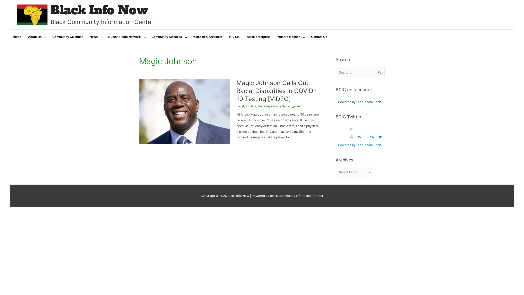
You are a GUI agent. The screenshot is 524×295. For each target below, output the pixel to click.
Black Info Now (99, 10)
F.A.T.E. (234, 37)
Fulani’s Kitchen (288, 37)
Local (240, 106)
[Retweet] (372, 136)
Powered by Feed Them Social (360, 102)
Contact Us (319, 37)
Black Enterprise (258, 37)
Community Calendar (67, 37)
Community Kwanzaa (166, 37)
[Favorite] (381, 137)
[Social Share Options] (352, 136)
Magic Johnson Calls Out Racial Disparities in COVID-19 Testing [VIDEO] (276, 90)
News (94, 37)
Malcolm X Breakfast (207, 37)
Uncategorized (268, 106)
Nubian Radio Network (124, 37)
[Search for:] (360, 72)
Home (17, 37)
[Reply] (359, 136)
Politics (251, 106)
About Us (35, 37)
